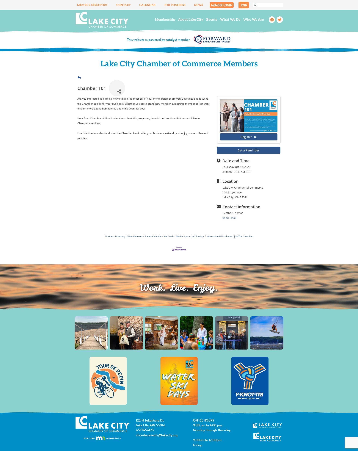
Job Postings (175, 5)
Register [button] (246, 137)
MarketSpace (183, 236)
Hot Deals (169, 236)
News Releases (135, 236)
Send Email (229, 218)
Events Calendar (153, 236)
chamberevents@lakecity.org (157, 435)
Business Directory (115, 236)
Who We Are (253, 20)
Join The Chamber (243, 236)
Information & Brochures (219, 236)
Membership (165, 20)
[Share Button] (117, 88)
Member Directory (92, 5)
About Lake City (190, 20)
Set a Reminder (248, 150)
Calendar (147, 5)
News (198, 5)
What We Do (230, 20)
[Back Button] (79, 77)
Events (211, 20)
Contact (123, 5)
